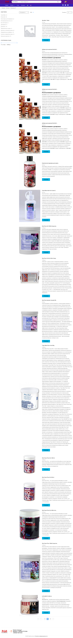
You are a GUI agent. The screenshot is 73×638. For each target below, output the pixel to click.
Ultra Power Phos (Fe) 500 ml (48, 477)
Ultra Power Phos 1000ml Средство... (50, 543)
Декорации (3, 24)
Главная (6, 5)
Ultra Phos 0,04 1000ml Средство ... (49, 226)
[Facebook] (63, 5)
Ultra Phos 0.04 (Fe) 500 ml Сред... (49, 258)
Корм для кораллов (5, 36)
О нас (18, 5)
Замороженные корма (5, 28)
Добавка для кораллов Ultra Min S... (49, 49)
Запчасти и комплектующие (7, 30)
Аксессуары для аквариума (7, 18)
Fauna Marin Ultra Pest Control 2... (49, 190)
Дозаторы (3, 26)
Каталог (12, 5)
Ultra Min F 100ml (45, 20)
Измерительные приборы (6, 32)
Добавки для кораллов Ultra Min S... (49, 89)
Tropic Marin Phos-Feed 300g (48, 345)
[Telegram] (68, 5)
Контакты (23, 5)
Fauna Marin (3, 15)
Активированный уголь (6, 20)
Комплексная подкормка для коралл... (50, 163)
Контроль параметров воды (7, 34)
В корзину (46, 40)
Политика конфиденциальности (41, 636)
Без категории (4, 22)
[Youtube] (65, 5)
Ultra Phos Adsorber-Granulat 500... (49, 300)
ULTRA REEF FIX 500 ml (47, 596)
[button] (65, 2)
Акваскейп (3, 16)
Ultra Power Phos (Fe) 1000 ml (48, 458)
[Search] (58, 2)
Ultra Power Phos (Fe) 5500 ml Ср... (49, 510)
